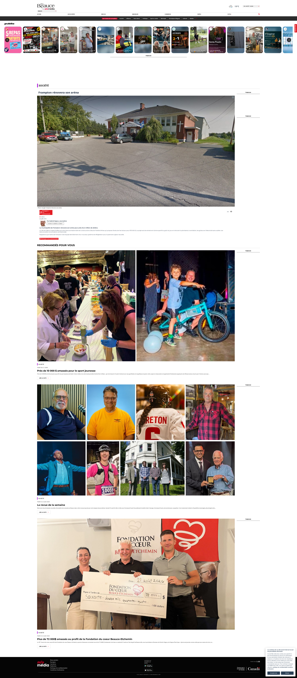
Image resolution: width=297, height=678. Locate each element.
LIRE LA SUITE (42, 378)
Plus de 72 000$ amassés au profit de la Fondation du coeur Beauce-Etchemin (84, 639)
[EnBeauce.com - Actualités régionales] (46, 6)
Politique (145, 18)
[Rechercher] (259, 14)
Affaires (128, 18)
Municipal (163, 18)
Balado (192, 18)
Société (121, 18)
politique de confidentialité (280, 667)
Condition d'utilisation (57, 670)
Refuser (287, 673)
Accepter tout (273, 673)
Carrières (53, 664)
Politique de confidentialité (58, 668)
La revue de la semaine (51, 505)
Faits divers (136, 18)
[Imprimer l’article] (231, 211)
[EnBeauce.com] (43, 665)
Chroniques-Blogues (174, 18)
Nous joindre (54, 660)
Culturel (185, 18)
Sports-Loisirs (154, 18)
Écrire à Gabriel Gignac (55, 223)
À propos (53, 662)
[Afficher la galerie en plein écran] (233, 97)
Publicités (53, 666)
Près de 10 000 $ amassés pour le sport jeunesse (66, 370)
